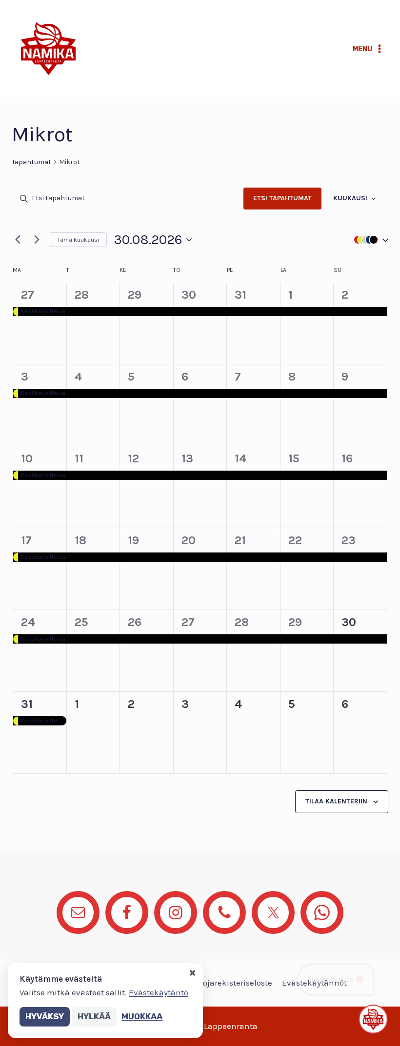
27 (27, 295)
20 (188, 540)
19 (133, 540)
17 (26, 540)
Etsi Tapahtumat (282, 198)
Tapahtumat (31, 162)
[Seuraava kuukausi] (36, 240)
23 (348, 540)
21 (240, 540)
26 (134, 622)
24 (28, 622)
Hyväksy (44, 1016)
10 (27, 458)
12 (133, 458)
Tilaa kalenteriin (336, 801)
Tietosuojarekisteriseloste (223, 983)
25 (81, 622)
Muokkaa (141, 1016)
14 (240, 458)
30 (188, 295)
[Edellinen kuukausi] (17, 240)
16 (347, 458)
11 (79, 458)
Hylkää (94, 1016)
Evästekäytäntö (158, 992)
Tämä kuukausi (78, 239)
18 (80, 540)
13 (187, 458)
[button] (368, 239)
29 (134, 295)
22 (295, 540)
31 (240, 295)
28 (82, 295)
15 (294, 458)
